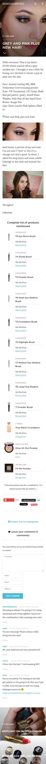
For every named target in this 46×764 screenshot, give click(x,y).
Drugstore (20, 436)
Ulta (17, 457)
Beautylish (20, 245)
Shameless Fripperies (13, 4)
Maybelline (20, 465)
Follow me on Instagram (24, 521)
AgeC (5, 628)
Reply (5, 622)
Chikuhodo (20, 232)
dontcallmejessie (10, 607)
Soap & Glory (21, 444)
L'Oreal (19, 424)
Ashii (5, 675)
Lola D (5, 661)
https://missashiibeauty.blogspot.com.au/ (21, 692)
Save (35, 505)
